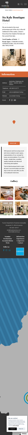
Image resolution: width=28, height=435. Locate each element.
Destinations (7, 239)
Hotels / (11, 10)
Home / (7, 10)
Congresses (20, 241)
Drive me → (14, 143)
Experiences (20, 239)
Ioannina (7, 236)
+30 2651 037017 (14, 227)
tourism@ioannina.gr (14, 232)
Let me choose (16, 425)
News (7, 243)
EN (18, 4)
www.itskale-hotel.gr (14, 96)
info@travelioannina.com (13, 230)
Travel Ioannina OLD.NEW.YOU (5, 4)
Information (20, 236)
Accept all (12, 428)
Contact (20, 243)
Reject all (21, 428)
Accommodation (7, 241)
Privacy (24, 433)
